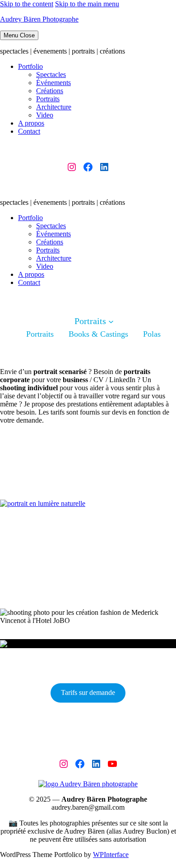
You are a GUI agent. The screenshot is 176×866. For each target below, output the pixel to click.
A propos (31, 123)
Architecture (53, 107)
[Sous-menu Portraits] (111, 321)
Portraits (48, 99)
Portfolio (30, 66)
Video (44, 115)
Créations (49, 91)
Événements (53, 82)
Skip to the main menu (87, 4)
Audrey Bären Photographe (39, 19)
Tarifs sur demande (88, 692)
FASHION (78, 610)
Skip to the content (26, 4)
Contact (29, 131)
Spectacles (51, 74)
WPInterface (111, 854)
